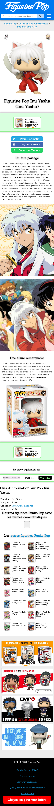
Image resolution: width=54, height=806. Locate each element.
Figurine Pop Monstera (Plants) (18, 624)
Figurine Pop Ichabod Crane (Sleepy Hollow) (18, 580)
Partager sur (29, 139)
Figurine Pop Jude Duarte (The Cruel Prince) (43, 557)
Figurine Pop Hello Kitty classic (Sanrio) (43, 580)
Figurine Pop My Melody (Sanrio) (18, 590)
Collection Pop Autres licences (33, 23)
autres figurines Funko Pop (30, 535)
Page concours (27, 776)
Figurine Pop (10, 23)
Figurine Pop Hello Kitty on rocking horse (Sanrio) (43, 603)
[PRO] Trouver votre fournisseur (27, 787)
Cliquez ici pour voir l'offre (27, 800)
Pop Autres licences (22, 505)
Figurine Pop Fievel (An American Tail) (41, 625)
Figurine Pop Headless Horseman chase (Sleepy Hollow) (42, 546)
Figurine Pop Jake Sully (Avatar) (19, 602)
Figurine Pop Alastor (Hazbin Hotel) (42, 569)
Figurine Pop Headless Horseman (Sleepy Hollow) (19, 558)
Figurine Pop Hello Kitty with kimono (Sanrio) (43, 614)
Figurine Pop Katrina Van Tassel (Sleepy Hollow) (19, 569)
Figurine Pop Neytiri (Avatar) (42, 590)
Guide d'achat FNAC (27, 770)
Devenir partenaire (27, 781)
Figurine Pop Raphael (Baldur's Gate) (18, 545)
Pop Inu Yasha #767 (27, 26)
